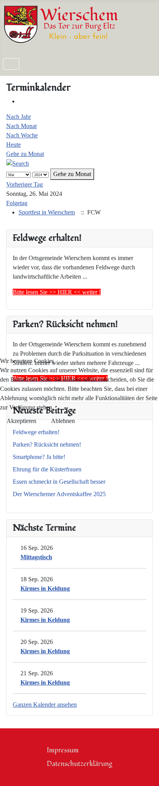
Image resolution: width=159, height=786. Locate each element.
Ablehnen (63, 421)
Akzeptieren (21, 421)
